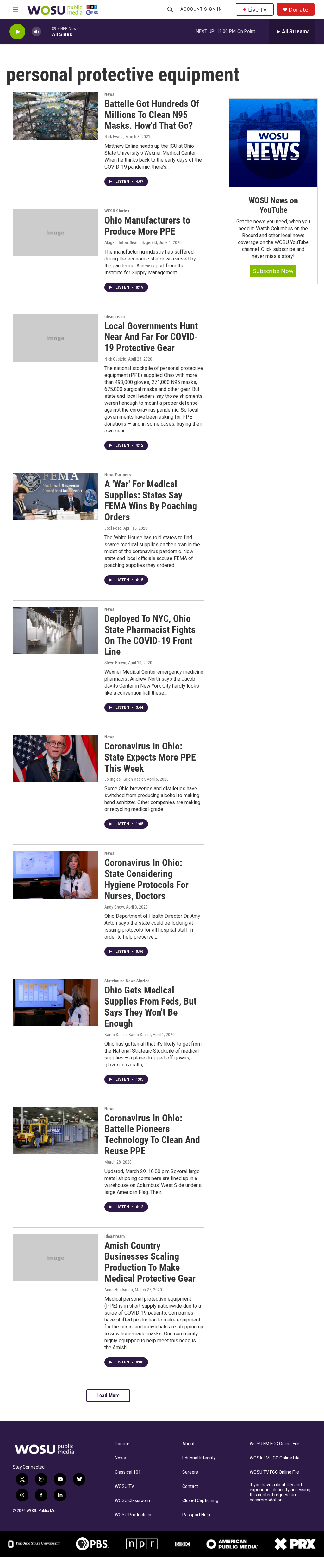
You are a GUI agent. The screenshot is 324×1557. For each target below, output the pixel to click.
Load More (108, 1396)
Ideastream (114, 316)
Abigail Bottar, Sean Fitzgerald (130, 242)
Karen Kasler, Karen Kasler (127, 1034)
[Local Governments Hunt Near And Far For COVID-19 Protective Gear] (55, 338)
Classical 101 (128, 1472)
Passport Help (196, 1514)
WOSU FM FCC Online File (274, 1443)
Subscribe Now (273, 271)
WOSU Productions (134, 1514)
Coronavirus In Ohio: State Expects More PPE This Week (150, 757)
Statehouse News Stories (126, 980)
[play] (17, 31)
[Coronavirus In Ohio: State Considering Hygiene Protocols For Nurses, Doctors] (55, 874)
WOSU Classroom (132, 1500)
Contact (190, 1486)
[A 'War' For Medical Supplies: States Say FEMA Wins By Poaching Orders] (55, 496)
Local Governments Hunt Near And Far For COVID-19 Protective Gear (151, 337)
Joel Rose (113, 528)
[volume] (36, 32)
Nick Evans (113, 136)
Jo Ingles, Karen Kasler (124, 779)
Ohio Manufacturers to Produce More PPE (147, 226)
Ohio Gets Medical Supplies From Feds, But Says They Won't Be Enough (150, 1007)
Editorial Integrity (199, 1458)
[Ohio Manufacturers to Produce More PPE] (55, 232)
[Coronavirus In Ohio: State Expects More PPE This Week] (55, 758)
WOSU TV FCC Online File (274, 1472)
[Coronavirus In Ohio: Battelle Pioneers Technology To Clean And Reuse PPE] (55, 1130)
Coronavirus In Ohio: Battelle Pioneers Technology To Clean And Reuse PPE (152, 1134)
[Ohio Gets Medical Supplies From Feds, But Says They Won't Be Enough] (55, 1002)
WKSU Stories (116, 210)
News (109, 94)
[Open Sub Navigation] (226, 9)
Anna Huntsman (118, 1289)
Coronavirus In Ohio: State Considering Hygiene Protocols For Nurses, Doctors (146, 879)
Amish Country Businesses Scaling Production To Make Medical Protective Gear (150, 1262)
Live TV (257, 9)
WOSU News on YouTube (273, 205)
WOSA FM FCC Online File (275, 1458)
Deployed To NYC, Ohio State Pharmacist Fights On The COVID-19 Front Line (150, 635)
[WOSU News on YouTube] (273, 143)
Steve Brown (115, 662)
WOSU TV (124, 1486)
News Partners (117, 474)
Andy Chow (114, 907)
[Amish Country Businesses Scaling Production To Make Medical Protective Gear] (55, 1257)
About (188, 1443)
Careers (190, 1472)
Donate (298, 9)
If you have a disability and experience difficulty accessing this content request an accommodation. (280, 1492)
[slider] (46, 31)
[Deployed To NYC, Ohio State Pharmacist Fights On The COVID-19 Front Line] (55, 630)
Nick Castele (115, 358)
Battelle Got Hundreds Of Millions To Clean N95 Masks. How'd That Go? (151, 114)
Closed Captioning (200, 1500)
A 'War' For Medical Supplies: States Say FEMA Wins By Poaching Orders (150, 500)
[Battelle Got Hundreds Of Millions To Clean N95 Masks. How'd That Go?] (55, 116)
